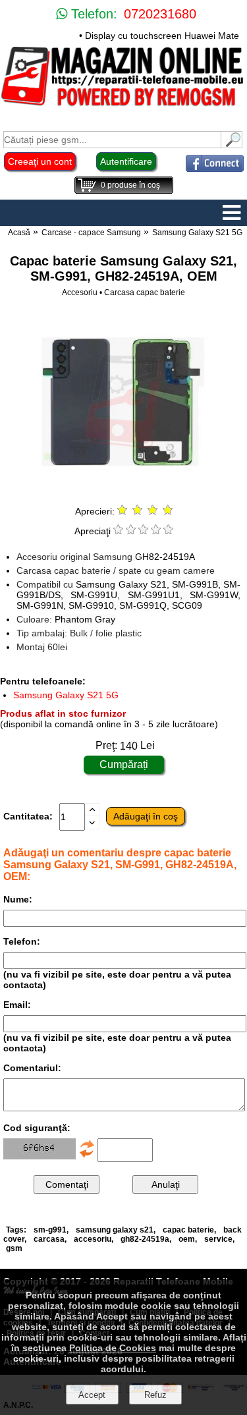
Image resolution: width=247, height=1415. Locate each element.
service (218, 1239)
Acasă (19, 232)
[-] (92, 826)
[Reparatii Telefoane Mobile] (123, 105)
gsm (14, 1248)
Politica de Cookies (112, 1348)
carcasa (49, 1239)
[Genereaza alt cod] (87, 1156)
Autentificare (126, 161)
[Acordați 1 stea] (118, 531)
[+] (92, 813)
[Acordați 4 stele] (156, 531)
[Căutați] (231, 144)
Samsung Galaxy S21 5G (197, 232)
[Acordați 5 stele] (168, 531)
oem (186, 1239)
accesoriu (92, 1239)
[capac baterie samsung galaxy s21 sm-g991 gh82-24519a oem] (123, 490)
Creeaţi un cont (40, 161)
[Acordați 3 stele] (143, 531)
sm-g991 (50, 1230)
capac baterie (188, 1230)
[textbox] (112, 139)
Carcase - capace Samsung (91, 232)
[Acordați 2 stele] (131, 531)
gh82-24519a (145, 1239)
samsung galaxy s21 (114, 1230)
